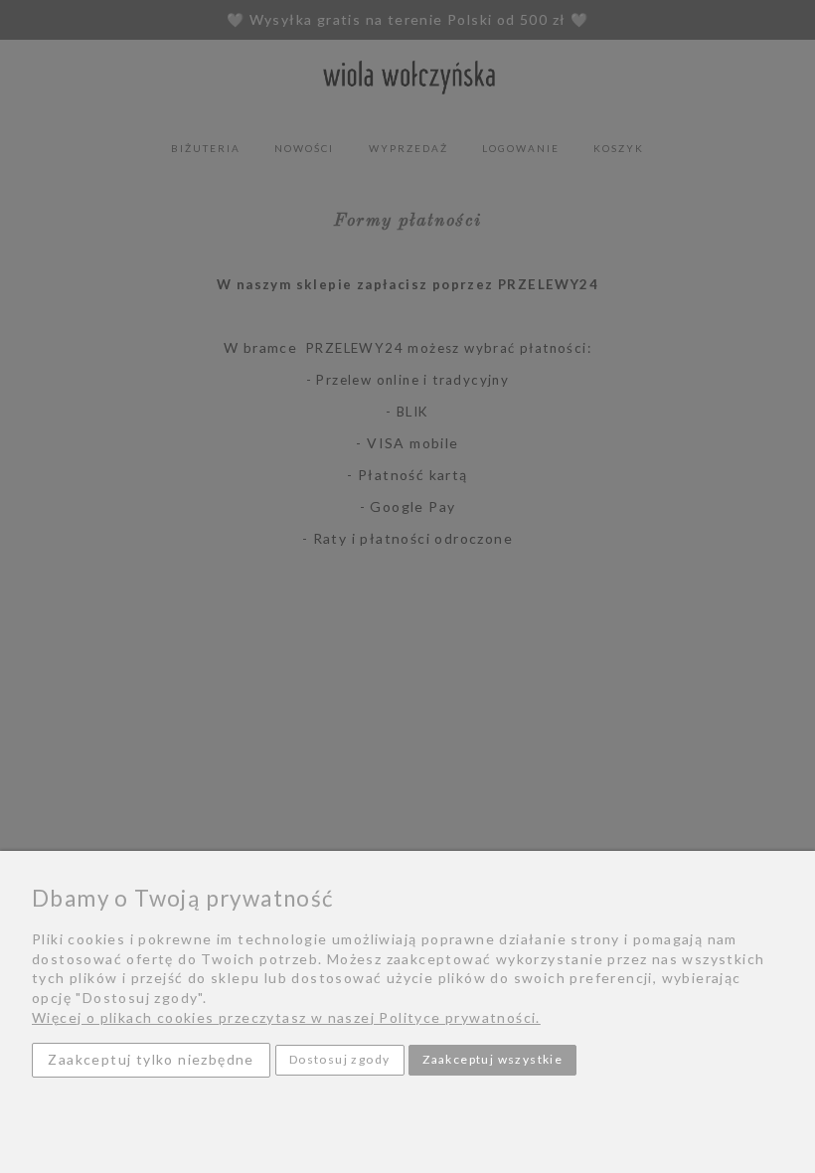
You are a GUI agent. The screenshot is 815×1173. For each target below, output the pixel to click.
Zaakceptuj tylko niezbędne (150, 1059)
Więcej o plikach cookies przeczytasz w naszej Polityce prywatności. (286, 1017)
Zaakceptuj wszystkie (492, 1059)
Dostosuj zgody (340, 1059)
